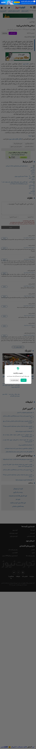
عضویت (23, 380)
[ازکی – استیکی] (18, 2)
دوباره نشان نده (14, 380)
